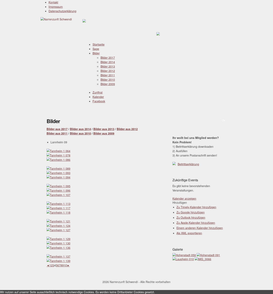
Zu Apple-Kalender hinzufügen (195, 223)
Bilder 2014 (108, 62)
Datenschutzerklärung (62, 11)
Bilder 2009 (108, 84)
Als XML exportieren (189, 233)
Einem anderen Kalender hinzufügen (199, 228)
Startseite (99, 44)
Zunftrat (98, 92)
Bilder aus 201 (56, 129)
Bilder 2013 (108, 66)
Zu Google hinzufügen (190, 212)
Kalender (98, 97)
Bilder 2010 (108, 80)
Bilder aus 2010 (80, 133)
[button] (179, 202)
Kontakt (53, 2)
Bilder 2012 (108, 71)
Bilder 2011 (108, 75)
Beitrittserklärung (188, 164)
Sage (96, 49)
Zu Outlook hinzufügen (190, 217)
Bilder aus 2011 (57, 133)
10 (65, 265)
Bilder (96, 53)
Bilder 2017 (108, 58)
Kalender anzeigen (184, 198)
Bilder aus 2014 (80, 129)
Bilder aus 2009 (103, 133)
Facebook (99, 101)
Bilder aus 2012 (127, 129)
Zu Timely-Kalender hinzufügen (196, 207)
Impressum (56, 7)
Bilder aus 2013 (103, 129)
